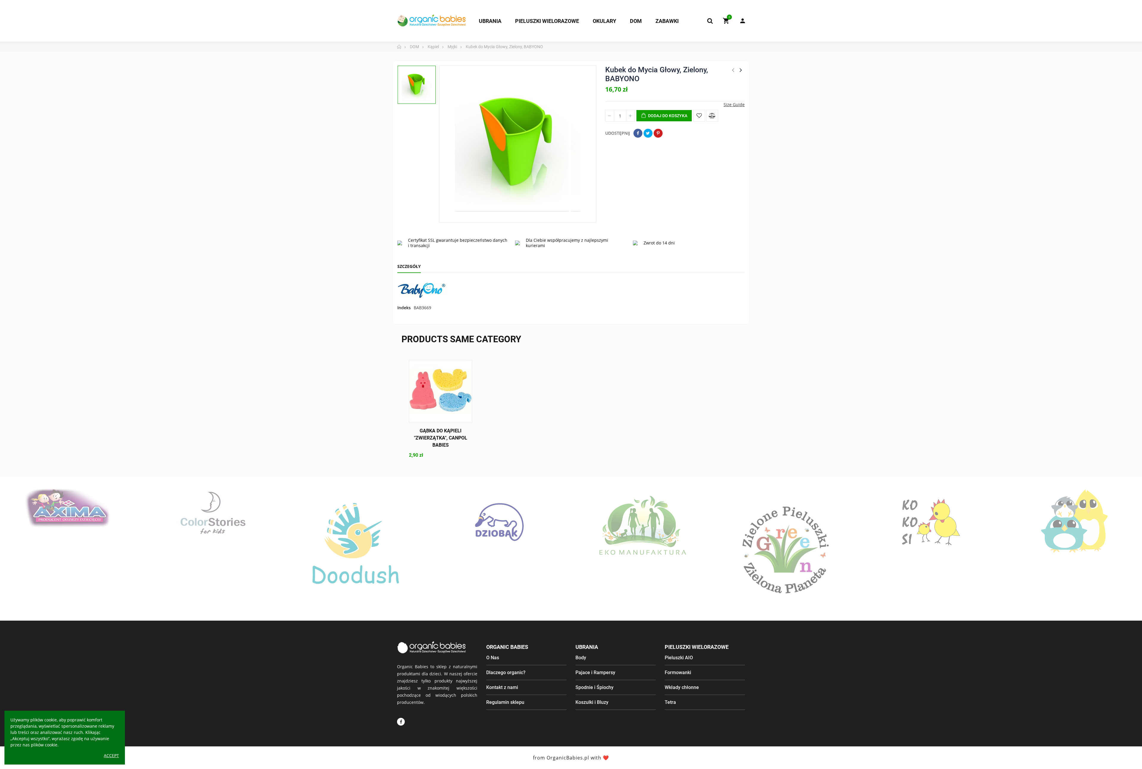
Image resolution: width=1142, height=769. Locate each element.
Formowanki (678, 672)
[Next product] (741, 69)
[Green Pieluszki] (787, 549)
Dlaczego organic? (505, 672)
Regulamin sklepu (505, 702)
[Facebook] (401, 722)
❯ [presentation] (1130, 557)
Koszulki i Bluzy (591, 702)
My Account (739, 20)
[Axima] (67, 508)
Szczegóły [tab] (409, 266)
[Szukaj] (710, 20)
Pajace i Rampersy (595, 672)
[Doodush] (355, 549)
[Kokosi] (931, 522)
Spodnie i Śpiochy (594, 687)
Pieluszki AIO (679, 657)
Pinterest (658, 133)
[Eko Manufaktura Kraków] (643, 526)
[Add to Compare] (712, 116)
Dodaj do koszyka (667, 115)
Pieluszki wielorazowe (697, 647)
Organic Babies (507, 647)
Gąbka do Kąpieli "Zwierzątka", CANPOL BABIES (440, 438)
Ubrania (586, 647)
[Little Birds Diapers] (1074, 522)
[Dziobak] (499, 522)
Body (580, 657)
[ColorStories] (211, 512)
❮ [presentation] (12, 557)
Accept (111, 755)
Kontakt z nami (502, 687)
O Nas (492, 657)
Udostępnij (637, 133)
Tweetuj (648, 133)
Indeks (404, 307)
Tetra (670, 702)
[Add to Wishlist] (699, 116)
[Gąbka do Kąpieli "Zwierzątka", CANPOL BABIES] (441, 391)
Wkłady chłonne (682, 687)
